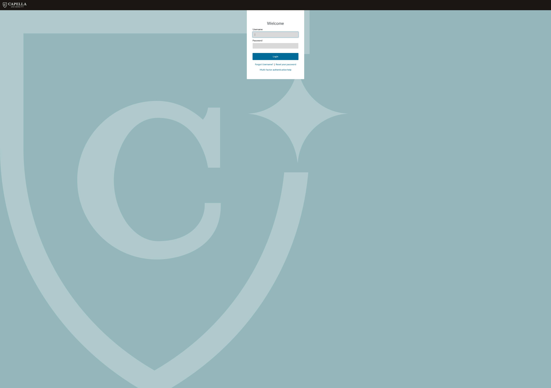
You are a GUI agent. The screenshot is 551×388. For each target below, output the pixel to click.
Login (275, 56)
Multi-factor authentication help (275, 69)
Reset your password (286, 64)
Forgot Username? (264, 64)
